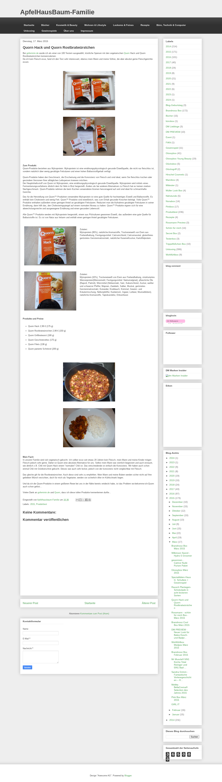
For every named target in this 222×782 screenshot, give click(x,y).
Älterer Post (148, 603)
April (174, 537)
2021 (168, 84)
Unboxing (29, 30)
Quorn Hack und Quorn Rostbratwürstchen (181, 604)
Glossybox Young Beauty (178, 158)
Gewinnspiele (49, 30)
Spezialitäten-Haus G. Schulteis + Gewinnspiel (181, 580)
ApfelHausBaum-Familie (57, 12)
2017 (168, 62)
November (177, 506)
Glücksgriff (171, 169)
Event (169, 137)
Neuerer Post (30, 603)
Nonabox (170, 201)
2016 (168, 57)
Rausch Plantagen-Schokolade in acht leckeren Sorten (181, 591)
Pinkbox (170, 206)
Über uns (69, 30)
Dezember (177, 502)
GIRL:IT (175, 704)
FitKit (168, 142)
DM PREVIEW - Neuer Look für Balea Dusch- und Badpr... (180, 633)
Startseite (29, 25)
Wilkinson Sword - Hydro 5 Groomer (181, 554)
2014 (168, 46)
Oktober (176, 510)
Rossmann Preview (176, 222)
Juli (174, 524)
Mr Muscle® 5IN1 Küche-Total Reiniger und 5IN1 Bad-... (180, 663)
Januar (176, 714)
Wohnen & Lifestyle (95, 25)
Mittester (170, 185)
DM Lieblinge (172, 126)
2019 (168, 73)
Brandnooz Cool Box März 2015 (180, 623)
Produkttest (41, 504)
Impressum (87, 30)
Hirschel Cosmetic (175, 174)
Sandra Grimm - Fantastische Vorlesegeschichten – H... (181, 676)
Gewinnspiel (172, 148)
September (178, 515)
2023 (168, 94)
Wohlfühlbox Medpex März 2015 (179, 645)
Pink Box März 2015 (178, 698)
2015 (32, 504)
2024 (168, 100)
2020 (168, 78)
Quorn (127, 53)
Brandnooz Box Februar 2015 (179, 653)
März (175, 542)
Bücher (45, 25)
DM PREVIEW (173, 132)
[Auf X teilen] (83, 499)
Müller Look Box (174, 190)
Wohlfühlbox (172, 254)
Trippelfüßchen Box (176, 244)
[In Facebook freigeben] (86, 499)
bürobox (170, 121)
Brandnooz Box (174, 110)
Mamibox (170, 180)
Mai (174, 533)
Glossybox (171, 153)
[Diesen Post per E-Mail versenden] (77, 499)
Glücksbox (171, 163)
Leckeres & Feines (123, 25)
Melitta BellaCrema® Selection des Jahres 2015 (179, 688)
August (176, 519)
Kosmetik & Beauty (66, 25)
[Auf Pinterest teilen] (89, 499)
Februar (176, 710)
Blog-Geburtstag (174, 105)
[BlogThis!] (80, 499)
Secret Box (171, 233)
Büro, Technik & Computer (171, 25)
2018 (168, 67)
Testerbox (171, 238)
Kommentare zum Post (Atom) (94, 613)
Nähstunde (171, 196)
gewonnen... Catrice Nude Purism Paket (179, 563)
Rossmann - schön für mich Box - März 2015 (181, 615)
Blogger (127, 775)
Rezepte (145, 25)
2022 (168, 89)
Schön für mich (173, 228)
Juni (174, 528)
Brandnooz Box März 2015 (179, 547)
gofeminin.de (32, 53)
